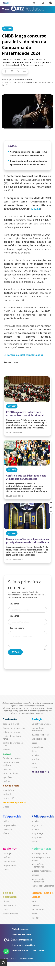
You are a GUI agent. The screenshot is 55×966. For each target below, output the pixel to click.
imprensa (7, 769)
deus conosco (9, 905)
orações (35, 759)
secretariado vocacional (43, 885)
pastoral (7, 794)
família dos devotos (12, 758)
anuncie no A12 (40, 771)
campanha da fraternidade (38, 729)
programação (9, 825)
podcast (35, 829)
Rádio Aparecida (43, 816)
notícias (6, 781)
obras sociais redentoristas (38, 880)
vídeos (6, 806)
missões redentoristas (42, 870)
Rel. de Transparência (22, 940)
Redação (37, 719)
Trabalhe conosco (20, 929)
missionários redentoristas (38, 865)
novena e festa (11, 785)
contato (6, 749)
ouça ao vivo (37, 825)
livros (5, 909)
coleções (36, 905)
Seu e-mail (14, 616)
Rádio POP (10, 848)
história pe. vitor (39, 853)
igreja (34, 743)
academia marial (11, 724)
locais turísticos (10, 773)
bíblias (6, 901)
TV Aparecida (12, 816)
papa (34, 763)
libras (34, 751)
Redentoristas (41, 848)
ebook (34, 913)
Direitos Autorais (20, 950)
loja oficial (8, 777)
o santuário (8, 790)
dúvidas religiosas (40, 734)
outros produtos (10, 913)
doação (7, 753)
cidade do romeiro (11, 732)
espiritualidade (39, 738)
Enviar (15, 652)
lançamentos (38, 909)
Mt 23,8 (35, 208)
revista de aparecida (14, 802)
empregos (7, 853)
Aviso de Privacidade (21, 934)
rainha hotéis (9, 798)
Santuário (10, 719)
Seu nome (14, 603)
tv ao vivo (7, 829)
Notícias (7, 28)
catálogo (35, 917)
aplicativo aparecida (41, 724)
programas (37, 837)
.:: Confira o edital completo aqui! (23, 355)
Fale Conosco (38, 950)
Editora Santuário (10, 895)
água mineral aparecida (14, 728)
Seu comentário (17, 628)
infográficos (37, 747)
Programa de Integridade (23, 945)
